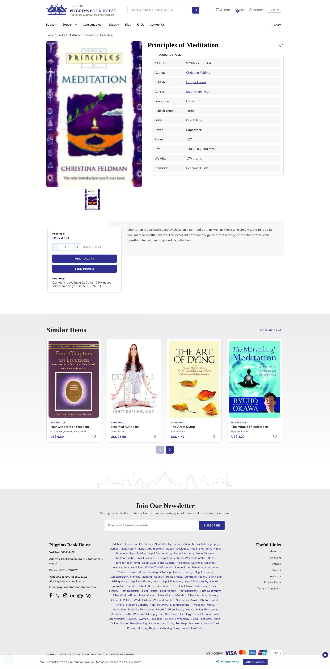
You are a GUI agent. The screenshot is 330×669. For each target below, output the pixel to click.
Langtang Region (195, 576)
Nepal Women (205, 553)
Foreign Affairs (165, 558)
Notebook (180, 567)
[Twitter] (58, 595)
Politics (127, 600)
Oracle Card (211, 623)
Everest (177, 572)
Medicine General (136, 604)
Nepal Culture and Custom (158, 562)
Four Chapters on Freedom (69, 427)
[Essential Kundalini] (134, 379)
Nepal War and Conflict (191, 558)
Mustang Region (148, 628)
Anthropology (155, 548)
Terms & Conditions (269, 588)
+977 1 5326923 (68, 570)
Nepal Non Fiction (140, 581)
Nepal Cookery (204, 572)
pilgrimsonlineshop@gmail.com (76, 587)
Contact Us (157, 24)
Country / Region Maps (168, 576)
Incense (117, 567)
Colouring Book (169, 628)
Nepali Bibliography (196, 581)
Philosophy (198, 604)
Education (156, 619)
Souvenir (196, 562)
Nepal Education (158, 586)
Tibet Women (147, 595)
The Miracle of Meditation (249, 427)
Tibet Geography (210, 590)
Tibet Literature (197, 595)
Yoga (206, 91)
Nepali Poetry (163, 544)
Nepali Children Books (169, 609)
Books (61, 34)
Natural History (159, 604)
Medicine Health (121, 614)
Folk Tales (183, 562)
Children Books (127, 572)
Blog (128, 24)
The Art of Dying (183, 427)
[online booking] (245, 652)
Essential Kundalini (125, 427)
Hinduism (131, 544)
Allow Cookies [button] (255, 662)
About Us (275, 551)
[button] (170, 450)
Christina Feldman (199, 72)
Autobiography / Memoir (124, 576)
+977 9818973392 (76, 576)
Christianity (146, 544)
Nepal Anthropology (160, 553)
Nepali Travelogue (177, 548)
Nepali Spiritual (136, 586)
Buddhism (117, 544)
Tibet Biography (188, 590)
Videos (276, 570)
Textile (169, 619)
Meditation (75, 34)
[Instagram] (65, 595)
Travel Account (202, 614)
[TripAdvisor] (80, 595)
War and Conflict (163, 600)
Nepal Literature (184, 553)
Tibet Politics (149, 590)
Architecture (195, 567)
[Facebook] (50, 595)
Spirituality (182, 600)
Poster (131, 628)
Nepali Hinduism (201, 619)
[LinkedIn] (72, 595)
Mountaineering (179, 604)
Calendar (209, 562)
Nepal (141, 548)
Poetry (188, 572)
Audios (276, 563)
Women (143, 619)
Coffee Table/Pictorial (158, 567)
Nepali (189, 609)
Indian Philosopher (206, 609)
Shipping (275, 557)
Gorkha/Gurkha (125, 558)
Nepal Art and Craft (161, 623)
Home (49, 34)
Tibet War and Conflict (172, 595)
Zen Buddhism (168, 614)
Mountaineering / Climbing (155, 572)
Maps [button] (113, 24)
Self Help (181, 623)
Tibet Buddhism (129, 590)
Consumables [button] (92, 24)
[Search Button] (195, 10)
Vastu (210, 604)
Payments (275, 576)
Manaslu (147, 576)
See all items (268, 330)
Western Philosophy (145, 614)
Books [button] (50, 24)
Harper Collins (196, 82)
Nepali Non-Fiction (192, 628)
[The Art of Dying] (194, 379)
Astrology (185, 614)
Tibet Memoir (168, 590)
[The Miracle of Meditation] (254, 379)
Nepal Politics (137, 553)
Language (211, 567)
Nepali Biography (200, 548)
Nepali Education (172, 581)
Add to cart (84, 258)
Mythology (195, 623)
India (156, 581)
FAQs (140, 24)
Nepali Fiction (181, 544)
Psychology (182, 619)
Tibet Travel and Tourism (194, 586)
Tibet (173, 586)
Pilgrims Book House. (85, 654)
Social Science (145, 558)
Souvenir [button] (68, 24)
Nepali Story (128, 548)
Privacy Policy (272, 582)
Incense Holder (133, 567)
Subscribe (212, 525)
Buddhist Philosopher (141, 609)
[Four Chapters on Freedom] (74, 379)
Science (131, 619)
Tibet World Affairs (124, 595)
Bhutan (204, 600)
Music (194, 600)
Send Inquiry (84, 268)
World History (142, 600)
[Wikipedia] (88, 595)
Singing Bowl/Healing (133, 623)
